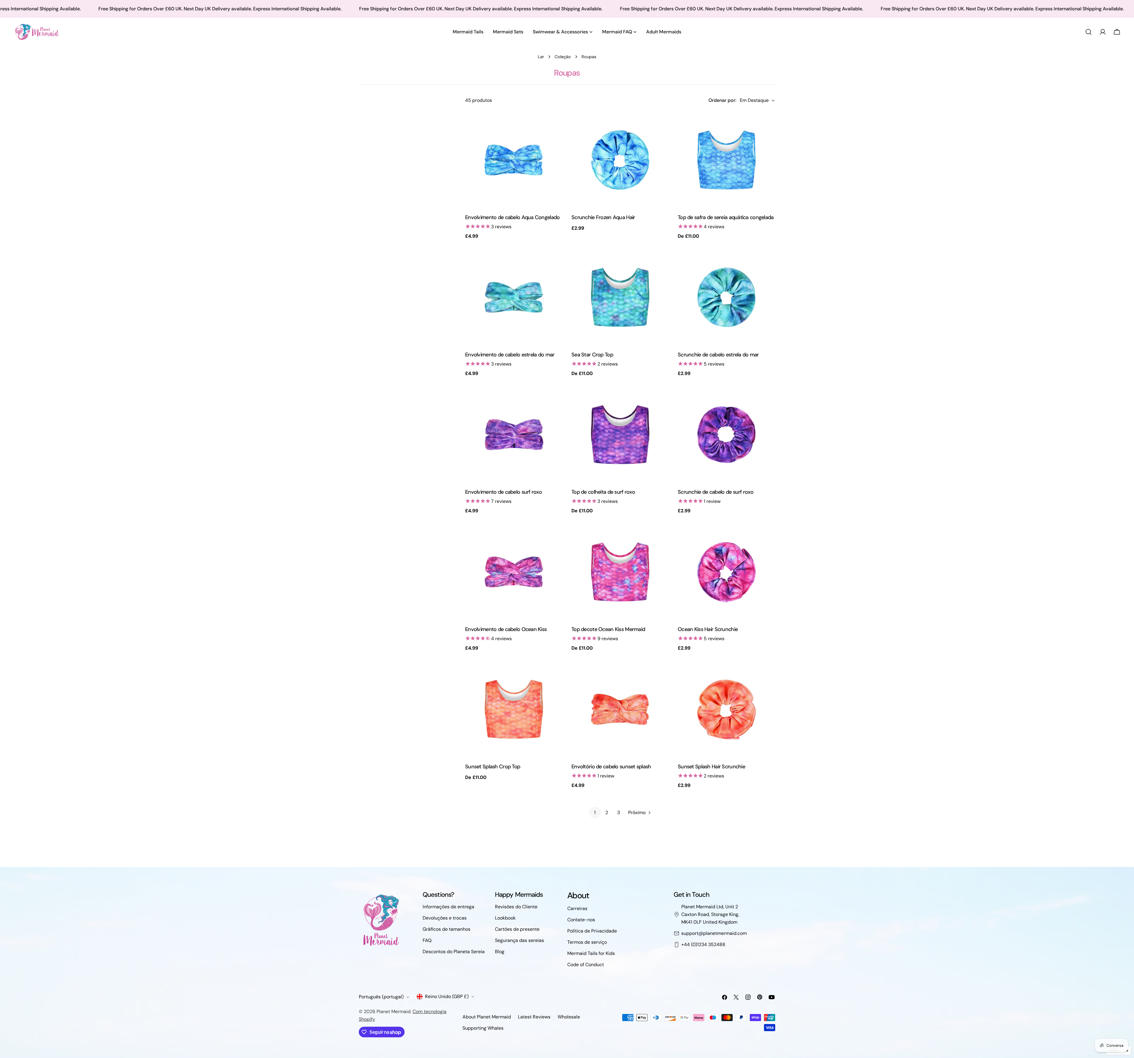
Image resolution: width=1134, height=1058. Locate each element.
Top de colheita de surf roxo (603, 491)
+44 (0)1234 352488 (703, 944)
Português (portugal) (381, 997)
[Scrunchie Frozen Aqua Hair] (620, 160)
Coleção (563, 56)
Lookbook (505, 918)
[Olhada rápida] (554, 124)
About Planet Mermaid (486, 1017)
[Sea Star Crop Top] (620, 297)
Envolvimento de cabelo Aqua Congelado (512, 217)
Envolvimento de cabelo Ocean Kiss (506, 629)
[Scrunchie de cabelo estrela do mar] (726, 297)
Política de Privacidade (592, 931)
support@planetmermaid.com (714, 933)
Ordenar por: (722, 100)
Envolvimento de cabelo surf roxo (503, 491)
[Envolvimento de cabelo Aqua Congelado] (514, 160)
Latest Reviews (534, 1017)
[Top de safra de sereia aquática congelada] (726, 160)
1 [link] (595, 812)
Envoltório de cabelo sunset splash (611, 766)
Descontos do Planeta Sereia (454, 951)
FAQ (427, 940)
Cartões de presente (517, 929)
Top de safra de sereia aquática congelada (726, 217)
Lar (541, 56)
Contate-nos (581, 920)
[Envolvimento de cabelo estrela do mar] (514, 297)
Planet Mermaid (393, 1011)
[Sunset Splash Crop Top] (514, 709)
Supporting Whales (483, 1028)
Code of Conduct (585, 964)
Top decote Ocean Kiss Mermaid (608, 629)
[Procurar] (1088, 32)
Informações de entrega (448, 907)
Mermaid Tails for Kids (591, 953)
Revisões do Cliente (516, 907)
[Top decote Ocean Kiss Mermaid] (620, 572)
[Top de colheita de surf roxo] (620, 434)
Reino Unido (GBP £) (447, 996)
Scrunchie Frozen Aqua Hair (603, 217)
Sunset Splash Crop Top (492, 766)
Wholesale (569, 1017)
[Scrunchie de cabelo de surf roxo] (726, 434)
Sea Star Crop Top (592, 354)
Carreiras (577, 908)
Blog (499, 951)
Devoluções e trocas (445, 918)
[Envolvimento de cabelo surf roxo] (514, 434)
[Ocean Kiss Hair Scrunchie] (726, 572)
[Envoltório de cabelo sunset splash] (620, 709)
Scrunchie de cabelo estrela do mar (718, 354)
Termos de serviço (587, 942)
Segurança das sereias (519, 940)
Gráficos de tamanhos (446, 929)
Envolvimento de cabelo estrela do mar (509, 354)
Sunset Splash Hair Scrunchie (711, 766)
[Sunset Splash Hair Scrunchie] (726, 709)
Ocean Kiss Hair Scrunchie (708, 629)
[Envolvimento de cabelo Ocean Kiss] (514, 572)
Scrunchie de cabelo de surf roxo (715, 491)
